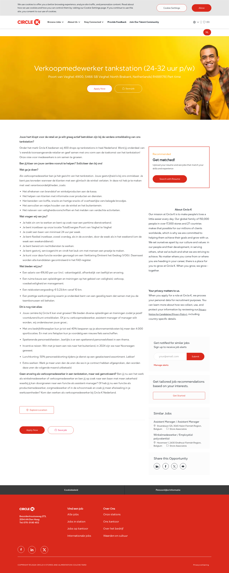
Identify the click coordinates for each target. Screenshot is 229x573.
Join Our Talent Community (144, 22)
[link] (161, 365)
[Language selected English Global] (196, 22)
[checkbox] (128, 88)
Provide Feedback (116, 22)
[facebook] (21, 549)
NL (207, 32)
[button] (99, 88)
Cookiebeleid (71, 490)
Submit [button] (195, 356)
